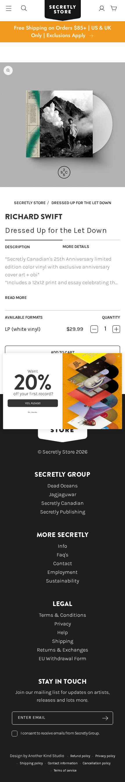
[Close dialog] (119, 356)
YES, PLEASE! (32, 403)
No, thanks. (33, 412)
